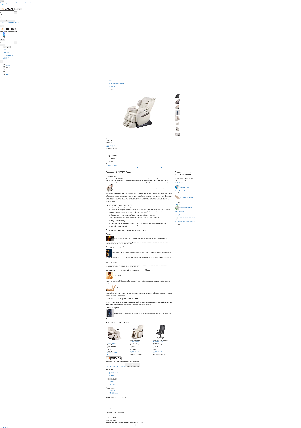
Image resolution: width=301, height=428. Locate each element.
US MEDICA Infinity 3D (112, 343)
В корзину (177, 194)
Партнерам (112, 392)
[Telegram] (3, 4)
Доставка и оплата (11, 3)
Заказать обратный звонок (7, 21)
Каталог (19, 9)
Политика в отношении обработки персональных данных (120, 425)
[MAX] (1, 4)
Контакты (32, 3)
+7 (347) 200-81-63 (5, 22)
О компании (3, 3)
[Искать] (15, 12)
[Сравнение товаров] (1, 15)
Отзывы (157, 168)
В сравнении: (4, 427)
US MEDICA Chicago (158, 341)
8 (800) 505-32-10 (14, 22)
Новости (27, 3)
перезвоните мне (179, 182)
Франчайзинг (112, 390)
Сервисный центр (113, 393)
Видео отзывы (165, 168)
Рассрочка (19, 3)
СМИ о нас (112, 384)
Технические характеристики (144, 168)
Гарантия (111, 374)
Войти (3, 7)
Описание (132, 168)
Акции (23, 3)
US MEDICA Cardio (135, 341)
